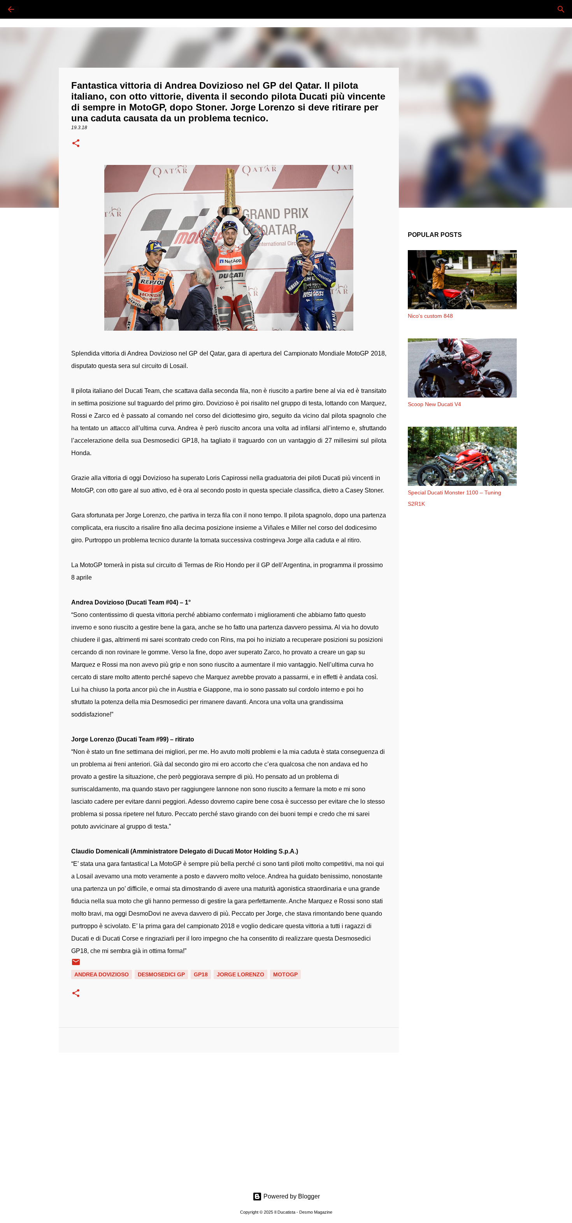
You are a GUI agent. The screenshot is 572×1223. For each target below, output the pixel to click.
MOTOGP (285, 974)
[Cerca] (32, 9)
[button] (76, 143)
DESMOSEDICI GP (161, 974)
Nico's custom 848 (430, 316)
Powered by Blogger (291, 1196)
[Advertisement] (229, 1118)
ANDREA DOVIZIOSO (101, 974)
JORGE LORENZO (240, 974)
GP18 (201, 974)
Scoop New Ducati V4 (434, 404)
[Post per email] (76, 965)
